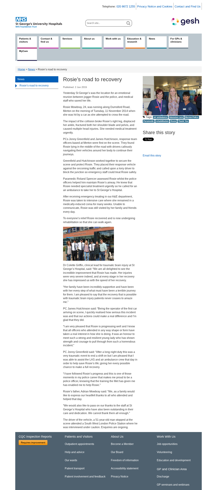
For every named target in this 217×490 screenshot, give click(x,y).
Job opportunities (167, 444)
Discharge (163, 476)
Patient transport (74, 468)
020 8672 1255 (125, 6)
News (31, 69)
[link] (40, 22)
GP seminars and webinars (173, 484)
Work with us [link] (113, 38)
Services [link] (67, 38)
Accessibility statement (124, 468)
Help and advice (74, 452)
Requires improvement (33, 442)
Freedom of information (125, 460)
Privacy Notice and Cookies (154, 6)
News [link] (152, 38)
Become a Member (122, 444)
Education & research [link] (134, 40)
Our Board (117, 452)
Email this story (152, 155)
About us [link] (89, 38)
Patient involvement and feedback (85, 476)
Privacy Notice (119, 476)
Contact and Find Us (188, 6)
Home (21, 69)
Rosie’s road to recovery (34, 85)
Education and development (174, 460)
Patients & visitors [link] (25, 40)
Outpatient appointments (79, 444)
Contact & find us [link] (46, 40)
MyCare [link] (23, 51)
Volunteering (164, 452)
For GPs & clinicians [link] (176, 40)
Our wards (71, 460)
